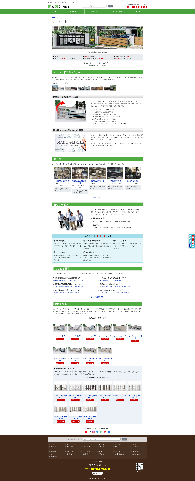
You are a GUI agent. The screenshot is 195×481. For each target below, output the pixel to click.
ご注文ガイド (86, 451)
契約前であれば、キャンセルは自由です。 (67, 293)
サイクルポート (71, 444)
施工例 (138, 11)
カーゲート (86, 444)
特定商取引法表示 (136, 454)
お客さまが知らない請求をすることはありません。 (70, 286)
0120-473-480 (137, 7)
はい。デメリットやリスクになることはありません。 (116, 293)
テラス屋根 (118, 444)
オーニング (70, 446)
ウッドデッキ (86, 446)
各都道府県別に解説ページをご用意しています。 (69, 280)
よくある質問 (117, 11)
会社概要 (85, 454)
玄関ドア (101, 446)
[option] (62, 181)
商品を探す (74, 11)
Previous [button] (52, 181)
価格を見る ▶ (59, 339)
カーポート (54, 444)
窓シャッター (134, 446)
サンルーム (54, 446)
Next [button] (142, 181)
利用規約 (101, 454)
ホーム (53, 17)
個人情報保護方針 (120, 454)
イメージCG (54, 454)
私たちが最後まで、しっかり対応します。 (113, 280)
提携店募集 (54, 456)
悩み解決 (69, 454)
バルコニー (134, 444)
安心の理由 (95, 11)
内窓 (116, 446)
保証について (134, 451)
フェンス (101, 444)
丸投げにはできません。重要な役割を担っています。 (116, 286)
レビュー (117, 451)
